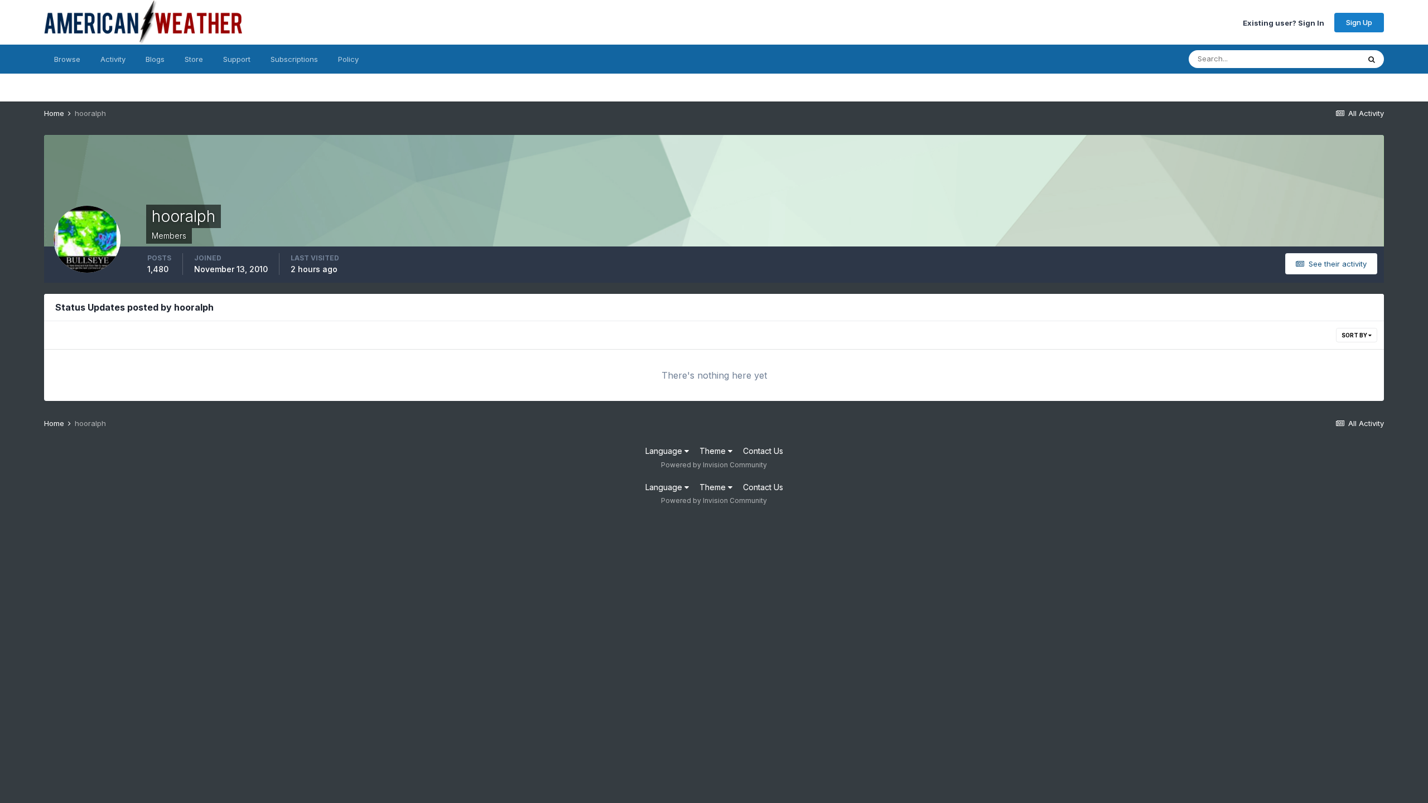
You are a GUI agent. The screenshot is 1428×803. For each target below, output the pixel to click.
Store (194, 59)
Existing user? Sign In (1283, 22)
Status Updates (1319, 59)
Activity (113, 59)
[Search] (1371, 59)
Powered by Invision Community (714, 465)
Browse (67, 59)
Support (236, 59)
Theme (713, 451)
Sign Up (1359, 22)
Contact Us (763, 451)
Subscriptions (294, 59)
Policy (348, 59)
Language (664, 451)
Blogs (155, 59)
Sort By (1355, 335)
